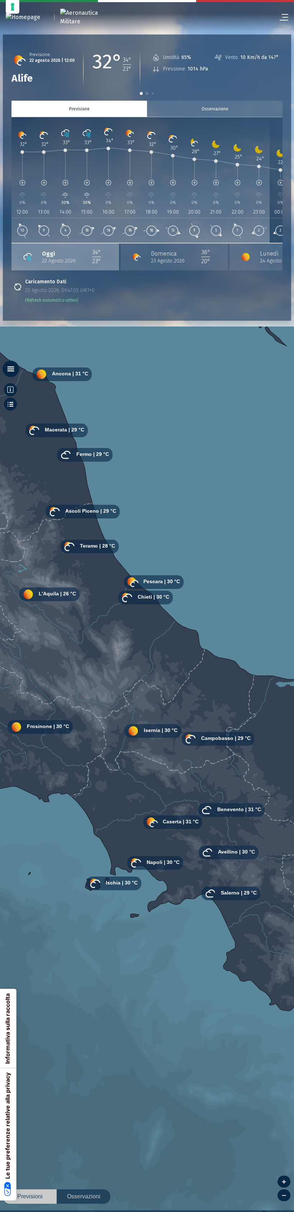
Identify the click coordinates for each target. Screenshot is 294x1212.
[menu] (281, 17)
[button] (141, 93)
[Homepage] (23, 17)
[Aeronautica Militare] (88, 17)
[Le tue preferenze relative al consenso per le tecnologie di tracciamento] (12, 7)
